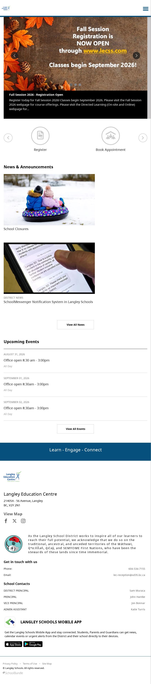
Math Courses (19, 95)
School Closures (16, 224)
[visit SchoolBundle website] (74, 668)
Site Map (47, 659)
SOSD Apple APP (13, 640)
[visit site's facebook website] (6, 516)
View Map (13, 509)
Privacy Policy (10, 659)
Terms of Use (30, 659)
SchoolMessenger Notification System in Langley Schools (48, 297)
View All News (76, 320)
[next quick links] (142, 133)
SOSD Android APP (33, 640)
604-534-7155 (137, 564)
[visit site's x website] (14, 516)
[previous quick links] (8, 133)
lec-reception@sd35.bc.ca (129, 570)
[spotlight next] (136, 55)
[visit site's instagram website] (23, 516)
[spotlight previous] (14, 55)
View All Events (75, 424)
